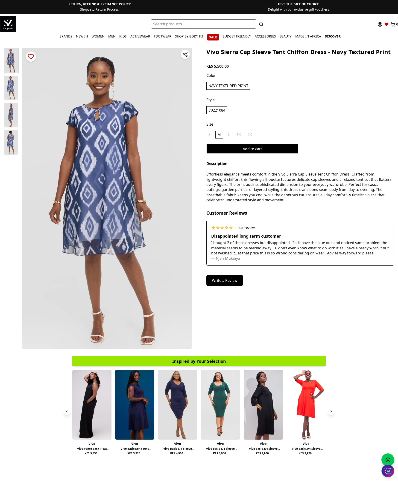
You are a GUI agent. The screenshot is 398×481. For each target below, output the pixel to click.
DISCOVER (333, 36)
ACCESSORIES (265, 36)
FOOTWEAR (162, 36)
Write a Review (224, 280)
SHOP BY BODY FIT (189, 36)
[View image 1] (11, 60)
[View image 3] (11, 115)
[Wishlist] (386, 24)
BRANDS (65, 36)
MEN (112, 36)
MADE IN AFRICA (308, 36)
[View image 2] (11, 88)
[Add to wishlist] (31, 57)
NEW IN (82, 36)
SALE (213, 37)
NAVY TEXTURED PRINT (228, 85)
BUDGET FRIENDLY (236, 36)
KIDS (123, 36)
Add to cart (252, 148)
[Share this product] (185, 54)
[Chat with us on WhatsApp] (387, 459)
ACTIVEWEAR (140, 36)
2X (250, 134)
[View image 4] (11, 142)
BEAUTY (286, 36)
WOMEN (98, 36)
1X (239, 134)
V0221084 (216, 110)
